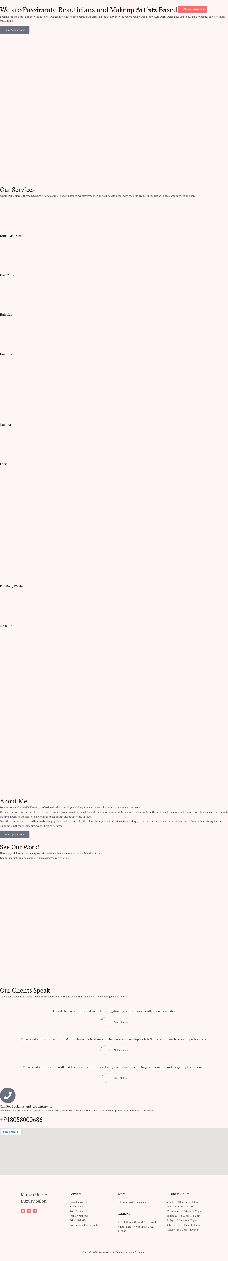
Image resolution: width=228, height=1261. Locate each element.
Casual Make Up (78, 1202)
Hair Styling (76, 1206)
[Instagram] (35, 1211)
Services (152, 9)
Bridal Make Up (77, 1220)
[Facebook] (23, 1211)
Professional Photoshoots (83, 1225)
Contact (166, 9)
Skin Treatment (78, 1211)
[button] (192, 9)
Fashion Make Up (78, 1215)
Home (127, 9)
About (139, 9)
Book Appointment (15, 29)
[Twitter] (29, 1211)
